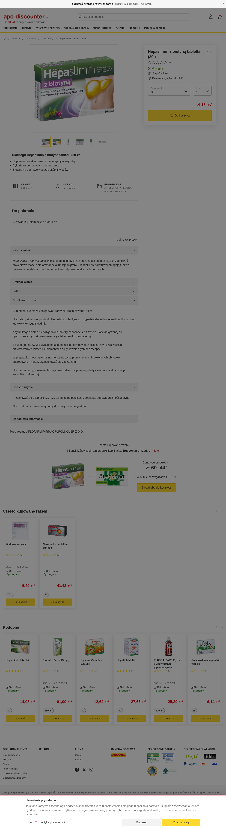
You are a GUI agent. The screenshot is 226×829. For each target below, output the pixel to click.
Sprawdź (146, 3)
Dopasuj (141, 822)
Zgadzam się (181, 822)
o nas (29, 822)
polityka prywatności (52, 822)
